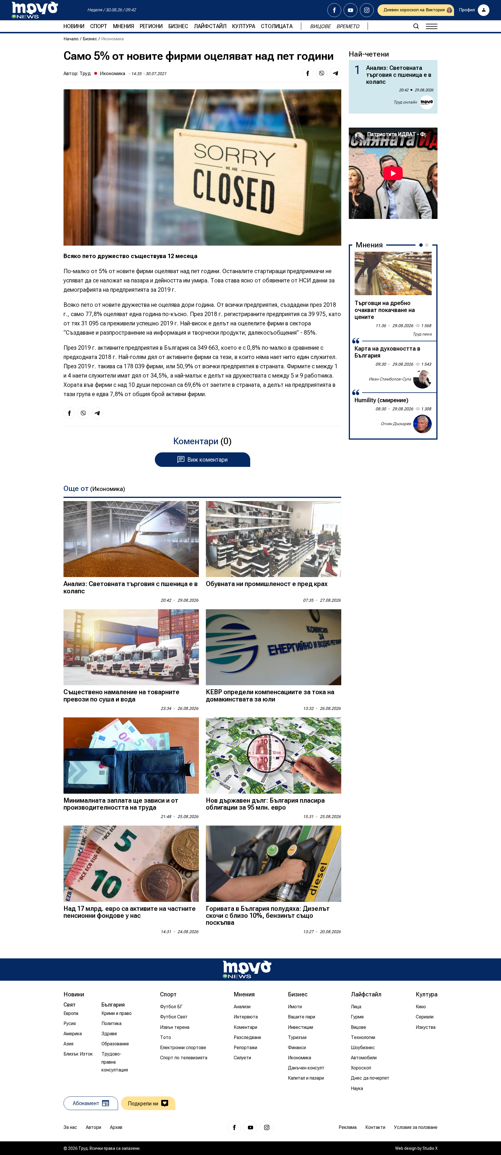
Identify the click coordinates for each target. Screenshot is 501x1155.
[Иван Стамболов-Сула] (422, 379)
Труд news (422, 334)
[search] (416, 26)
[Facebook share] (307, 73)
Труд (85, 73)
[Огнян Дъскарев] (422, 424)
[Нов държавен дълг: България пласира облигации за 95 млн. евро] (273, 755)
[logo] (35, 10)
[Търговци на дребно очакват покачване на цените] (393, 273)
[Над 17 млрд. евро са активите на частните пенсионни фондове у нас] (131, 864)
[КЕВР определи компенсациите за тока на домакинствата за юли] (273, 647)
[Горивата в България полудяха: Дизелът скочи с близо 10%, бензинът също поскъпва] (273, 864)
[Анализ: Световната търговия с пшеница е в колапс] (131, 539)
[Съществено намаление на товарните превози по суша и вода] (131, 647)
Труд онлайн (405, 102)
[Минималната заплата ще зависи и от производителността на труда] (131, 755)
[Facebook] (334, 10)
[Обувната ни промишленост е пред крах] (273, 539)
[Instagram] (367, 10)
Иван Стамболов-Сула (390, 379)
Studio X (430, 1148)
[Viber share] (321, 73)
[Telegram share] (335, 73)
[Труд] (247, 969)
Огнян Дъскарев (396, 423)
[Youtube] (350, 10)
